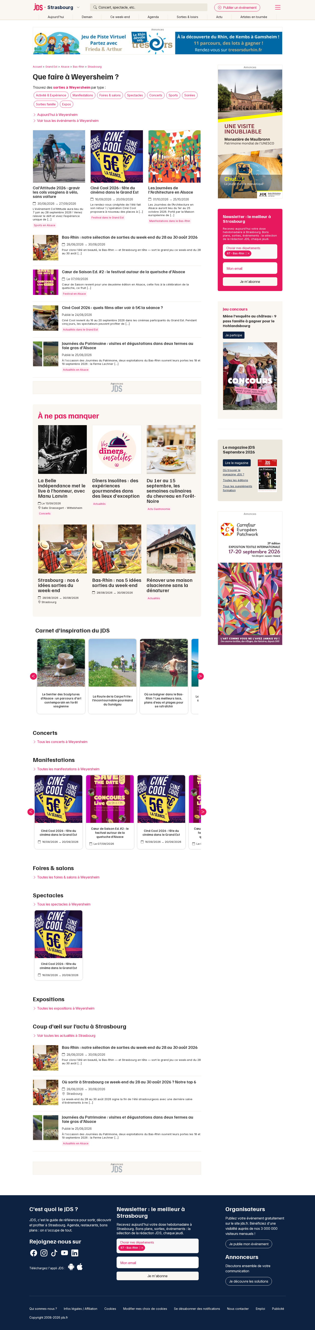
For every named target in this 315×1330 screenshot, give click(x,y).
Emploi (260, 1308)
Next (200, 676)
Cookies (110, 1308)
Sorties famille (46, 104)
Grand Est (51, 66)
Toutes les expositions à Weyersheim (65, 1008)
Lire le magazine (236, 463)
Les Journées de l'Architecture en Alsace (170, 189)
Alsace (65, 66)
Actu (219, 17)
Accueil (37, 66)
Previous (33, 676)
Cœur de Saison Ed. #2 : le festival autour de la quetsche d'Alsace (123, 271)
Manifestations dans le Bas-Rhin (169, 221)
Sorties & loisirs (187, 17)
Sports (173, 95)
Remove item (248, 253)
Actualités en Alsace (75, 369)
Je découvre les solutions (248, 1281)
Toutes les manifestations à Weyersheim (67, 769)
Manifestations (83, 95)
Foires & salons (110, 95)
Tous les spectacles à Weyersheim (63, 904)
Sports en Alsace (44, 225)
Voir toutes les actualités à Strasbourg (65, 1035)
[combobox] (250, 251)
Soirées (189, 95)
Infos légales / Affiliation (80, 1308)
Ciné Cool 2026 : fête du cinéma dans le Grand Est (114, 189)
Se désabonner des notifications (197, 1308)
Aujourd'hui (56, 17)
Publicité (278, 1308)
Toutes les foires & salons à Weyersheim (67, 877)
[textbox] (253, 253)
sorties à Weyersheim (71, 87)
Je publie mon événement (248, 1244)
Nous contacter (238, 1308)
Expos (66, 104)
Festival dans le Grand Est (108, 217)
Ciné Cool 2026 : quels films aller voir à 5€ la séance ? (112, 307)
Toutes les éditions (235, 480)
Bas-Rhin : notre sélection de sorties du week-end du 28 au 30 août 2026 (130, 237)
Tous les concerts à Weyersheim (61, 742)
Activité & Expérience (51, 95)
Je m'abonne (250, 281)
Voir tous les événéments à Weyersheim (67, 120)
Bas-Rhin (78, 66)
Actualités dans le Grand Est (80, 329)
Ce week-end (120, 17)
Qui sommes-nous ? (43, 1308)
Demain (87, 17)
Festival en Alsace (74, 293)
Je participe (233, 335)
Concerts (155, 95)
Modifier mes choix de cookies (145, 1308)
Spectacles (135, 95)
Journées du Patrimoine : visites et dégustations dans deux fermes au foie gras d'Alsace (127, 345)
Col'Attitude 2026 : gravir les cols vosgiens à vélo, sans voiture (56, 191)
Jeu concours (249, 317)
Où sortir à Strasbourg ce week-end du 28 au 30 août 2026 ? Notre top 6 (129, 1082)
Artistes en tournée (253, 17)
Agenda (153, 17)
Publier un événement (239, 7)
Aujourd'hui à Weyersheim (57, 114)
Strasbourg (60, 7)
